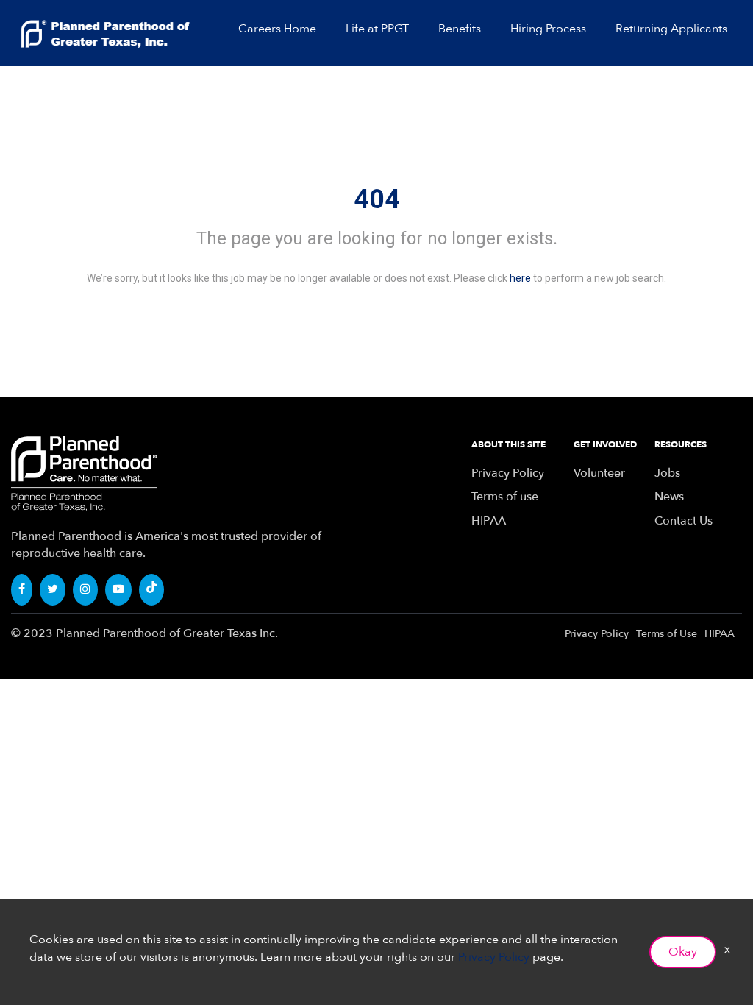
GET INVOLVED (605, 444)
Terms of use (504, 497)
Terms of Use (666, 634)
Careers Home (277, 29)
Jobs (667, 473)
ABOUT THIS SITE (508, 444)
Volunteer (599, 473)
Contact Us (683, 521)
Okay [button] (682, 952)
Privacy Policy (507, 473)
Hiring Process (548, 29)
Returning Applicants (671, 29)
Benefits (459, 29)
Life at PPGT (377, 29)
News (669, 497)
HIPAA (488, 521)
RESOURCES (680, 444)
